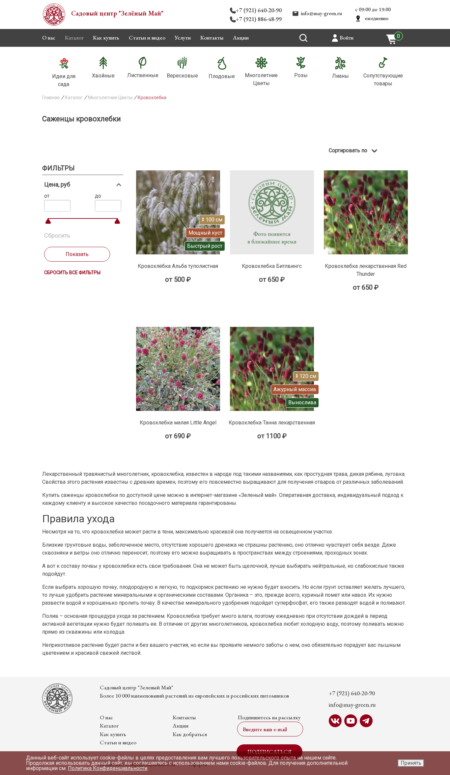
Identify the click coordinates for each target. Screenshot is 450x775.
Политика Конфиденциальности (107, 768)
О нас (48, 37)
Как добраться (190, 734)
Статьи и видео (147, 37)
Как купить (106, 37)
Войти (346, 37)
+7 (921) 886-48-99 (259, 19)
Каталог (74, 37)
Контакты (212, 37)
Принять (411, 763)
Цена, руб (57, 184)
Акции (241, 37)
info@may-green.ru (321, 13)
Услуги (183, 37)
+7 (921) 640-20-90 (259, 10)
